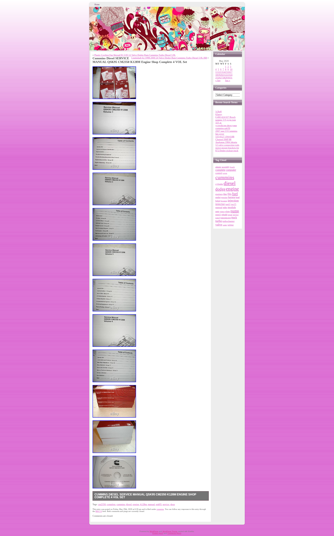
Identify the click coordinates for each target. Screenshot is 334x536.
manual (151, 504)
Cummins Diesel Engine (173, 26)
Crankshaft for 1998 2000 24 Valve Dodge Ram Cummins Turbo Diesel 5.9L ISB (169, 57)
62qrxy (218, 114)
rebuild (224, 214)
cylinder (219, 184)
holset (217, 201)
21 (224, 75)
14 (224, 72)
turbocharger (228, 221)
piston (222, 212)
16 (229, 72)
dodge (220, 189)
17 (231, 72)
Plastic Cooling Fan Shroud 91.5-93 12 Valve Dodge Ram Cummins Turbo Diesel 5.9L (135, 55)
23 (229, 75)
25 (216, 77)
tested (217, 218)
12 (219, 72)
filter (225, 194)
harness (231, 197)
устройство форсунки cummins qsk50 (226, 127)
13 (221, 72)
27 (221, 77)
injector (220, 204)
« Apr (217, 80)
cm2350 (102, 504)
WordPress (154, 531)
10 (231, 69)
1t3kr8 (218, 111)
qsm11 (218, 214)
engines (219, 194)
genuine (224, 197)
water (225, 225)
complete (111, 504)
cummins (121, 504)
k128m (143, 504)
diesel (129, 504)
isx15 (233, 204)
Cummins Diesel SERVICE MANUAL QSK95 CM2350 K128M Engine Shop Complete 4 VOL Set (145, 496)
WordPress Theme (169, 531)
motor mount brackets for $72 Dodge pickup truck (227, 149)
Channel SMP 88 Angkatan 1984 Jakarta (226, 141)
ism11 (227, 204)
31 (231, 77)
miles (225, 207)
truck (234, 217)
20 (221, 75)
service (166, 504)
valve (218, 224)
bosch (232, 167)
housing (224, 201)
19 (219, 75)
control (218, 173)
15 (226, 72)
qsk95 (159, 504)
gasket (218, 197)
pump (234, 211)
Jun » (227, 80)
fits (230, 194)
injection (233, 200)
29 (226, 77)
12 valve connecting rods (227, 145)
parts (217, 211)
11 (216, 72)
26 (219, 77)
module (232, 207)
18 (216, 75)
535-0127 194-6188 (224, 136)
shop (172, 504)
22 (226, 75)
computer (231, 170)
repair (230, 215)
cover (225, 173)
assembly (225, 167)
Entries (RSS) (157, 533)
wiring (231, 225)
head (238, 197)
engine (136, 504)
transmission (225, 218)
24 (231, 75)
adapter (218, 167)
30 (229, 77)
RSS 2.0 (99, 511)
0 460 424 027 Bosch (225, 117)
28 (224, 77)
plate (227, 211)
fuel (235, 194)
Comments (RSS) (174, 533)
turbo (218, 221)
